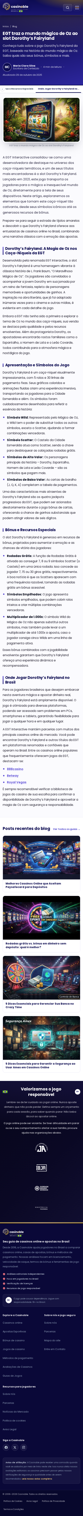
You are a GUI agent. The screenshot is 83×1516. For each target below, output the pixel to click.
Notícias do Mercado (16, 1411)
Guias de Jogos (12, 1375)
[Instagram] (23, 1447)
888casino (15, 769)
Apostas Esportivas (14, 1331)
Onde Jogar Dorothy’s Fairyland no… (58, 88)
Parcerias (50, 1331)
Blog (14, 26)
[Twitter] (15, 1447)
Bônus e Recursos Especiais (17, 88)
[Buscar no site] (67, 7)
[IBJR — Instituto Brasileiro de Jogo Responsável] (41, 1168)
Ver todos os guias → (66, 829)
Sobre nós (50, 1322)
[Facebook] (6, 1447)
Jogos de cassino (14, 1349)
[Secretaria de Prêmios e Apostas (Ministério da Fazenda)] (41, 1147)
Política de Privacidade (53, 1501)
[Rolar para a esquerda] (2, 89)
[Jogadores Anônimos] (41, 1209)
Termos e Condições (13, 1509)
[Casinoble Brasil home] (13, 1232)
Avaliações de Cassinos (17, 1366)
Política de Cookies (12, 1501)
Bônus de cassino (14, 1340)
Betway (13, 776)
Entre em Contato (54, 1349)
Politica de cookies (14, 1420)
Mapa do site (52, 1340)
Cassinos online (12, 1322)
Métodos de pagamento (18, 1358)
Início (6, 26)
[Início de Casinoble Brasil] (15, 6)
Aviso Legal (9, 1429)
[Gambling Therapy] (41, 1188)
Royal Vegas (16, 782)
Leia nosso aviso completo (37, 1478)
